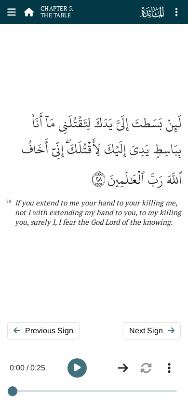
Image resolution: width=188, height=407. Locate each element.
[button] (77, 368)
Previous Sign (49, 330)
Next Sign (146, 330)
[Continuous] (122, 368)
